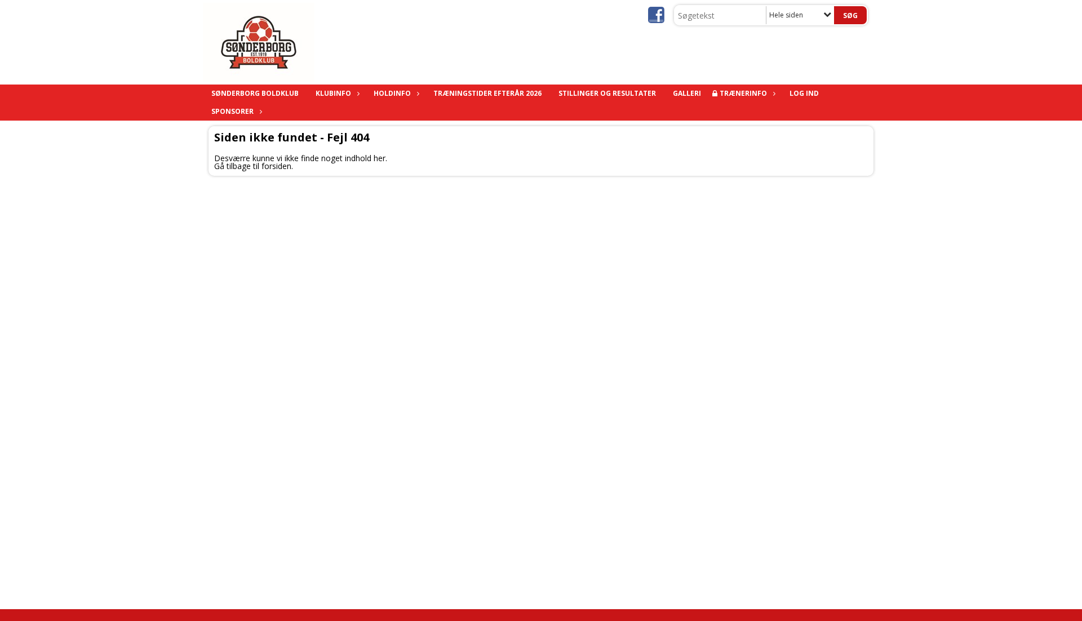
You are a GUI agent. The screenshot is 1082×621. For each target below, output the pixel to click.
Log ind (804, 93)
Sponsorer (232, 111)
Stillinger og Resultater (607, 93)
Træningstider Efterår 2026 (487, 93)
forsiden (276, 166)
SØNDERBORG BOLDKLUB (255, 93)
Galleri (687, 93)
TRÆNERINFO (743, 93)
